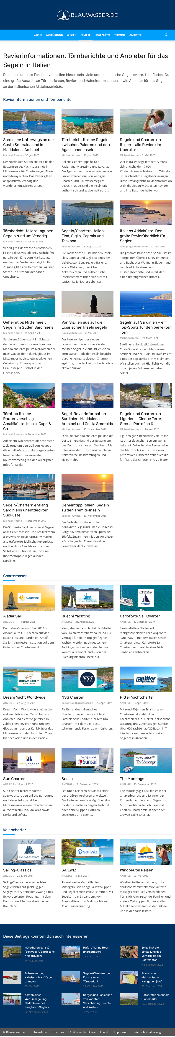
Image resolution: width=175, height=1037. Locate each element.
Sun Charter (14, 778)
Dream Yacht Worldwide (24, 697)
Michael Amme (12, 155)
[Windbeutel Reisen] (146, 852)
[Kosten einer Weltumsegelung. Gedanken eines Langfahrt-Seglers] (12, 999)
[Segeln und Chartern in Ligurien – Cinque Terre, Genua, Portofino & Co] (146, 395)
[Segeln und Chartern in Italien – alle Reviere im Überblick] (146, 121)
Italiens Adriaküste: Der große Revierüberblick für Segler (142, 236)
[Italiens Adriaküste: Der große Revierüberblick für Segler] (146, 213)
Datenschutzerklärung (147, 1032)
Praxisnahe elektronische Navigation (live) (152, 977)
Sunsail (68, 778)
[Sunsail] (87, 760)
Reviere (87, 35)
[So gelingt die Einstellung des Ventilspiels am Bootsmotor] (129, 952)
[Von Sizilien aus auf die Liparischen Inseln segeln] (87, 304)
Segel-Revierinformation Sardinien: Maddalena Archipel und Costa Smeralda (87, 418)
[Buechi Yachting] (87, 598)
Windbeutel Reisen (136, 870)
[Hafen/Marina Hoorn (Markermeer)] (71, 952)
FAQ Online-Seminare (82, 1032)
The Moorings (132, 778)
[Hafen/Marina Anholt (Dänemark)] (129, 999)
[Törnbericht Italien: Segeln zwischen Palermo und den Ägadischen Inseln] (87, 121)
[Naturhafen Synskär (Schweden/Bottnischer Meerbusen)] (12, 952)
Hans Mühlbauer (72, 333)
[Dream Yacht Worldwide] (29, 679)
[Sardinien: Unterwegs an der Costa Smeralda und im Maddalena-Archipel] (29, 121)
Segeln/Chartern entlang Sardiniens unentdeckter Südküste (25, 510)
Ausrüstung (49, 35)
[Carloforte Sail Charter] (146, 598)
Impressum (121, 1032)
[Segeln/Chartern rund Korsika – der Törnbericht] (71, 977)
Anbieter (140, 35)
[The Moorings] (146, 760)
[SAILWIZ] (87, 852)
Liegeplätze (107, 35)
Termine (124, 35)
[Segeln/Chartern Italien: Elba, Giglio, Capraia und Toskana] (87, 213)
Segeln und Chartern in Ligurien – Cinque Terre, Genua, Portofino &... (141, 418)
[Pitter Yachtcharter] (146, 679)
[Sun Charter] (29, 760)
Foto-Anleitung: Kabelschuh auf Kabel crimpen (38, 977)
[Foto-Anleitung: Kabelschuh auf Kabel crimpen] (12, 977)
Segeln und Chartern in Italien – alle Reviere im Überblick (140, 144)
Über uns (58, 1032)
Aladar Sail (12, 616)
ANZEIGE (8, 621)
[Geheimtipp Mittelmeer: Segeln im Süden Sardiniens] (29, 304)
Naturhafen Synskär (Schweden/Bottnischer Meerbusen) (40, 951)
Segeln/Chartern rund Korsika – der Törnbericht (97, 977)
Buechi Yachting (76, 616)
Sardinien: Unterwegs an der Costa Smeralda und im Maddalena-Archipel (28, 144)
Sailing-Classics (17, 870)
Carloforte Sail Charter (140, 616)
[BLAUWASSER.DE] (87, 15)
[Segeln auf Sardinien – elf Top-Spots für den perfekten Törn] (146, 304)
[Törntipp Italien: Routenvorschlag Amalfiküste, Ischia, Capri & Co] (29, 395)
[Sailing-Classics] (29, 852)
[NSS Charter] (87, 679)
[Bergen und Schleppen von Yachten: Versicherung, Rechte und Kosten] (71, 999)
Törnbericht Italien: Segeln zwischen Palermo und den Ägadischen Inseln (86, 144)
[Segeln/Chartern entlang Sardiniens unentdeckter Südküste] (29, 487)
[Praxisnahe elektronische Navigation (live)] (129, 977)
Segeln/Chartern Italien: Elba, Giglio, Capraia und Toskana (83, 236)
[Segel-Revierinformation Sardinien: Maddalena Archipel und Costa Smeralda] (87, 395)
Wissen (70, 35)
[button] (166, 35)
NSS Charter (73, 697)
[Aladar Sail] (29, 598)
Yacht (30, 35)
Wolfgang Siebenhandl (134, 246)
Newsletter (41, 1032)
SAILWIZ (69, 870)
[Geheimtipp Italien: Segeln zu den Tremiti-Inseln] (87, 487)
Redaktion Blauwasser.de (77, 703)
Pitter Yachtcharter (137, 697)
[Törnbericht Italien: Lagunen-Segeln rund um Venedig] (29, 213)
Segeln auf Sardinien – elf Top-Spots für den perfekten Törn (146, 327)
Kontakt (105, 1032)
